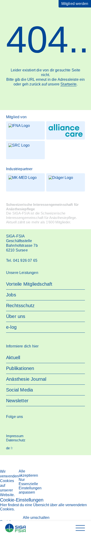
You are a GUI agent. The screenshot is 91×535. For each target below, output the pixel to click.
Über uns (15, 316)
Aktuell (13, 357)
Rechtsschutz (20, 305)
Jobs (11, 294)
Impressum (15, 436)
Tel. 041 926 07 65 (21, 260)
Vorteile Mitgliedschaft (29, 284)
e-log (11, 327)
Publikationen (20, 368)
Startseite (68, 84)
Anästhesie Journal (26, 379)
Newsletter (17, 400)
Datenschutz (15, 440)
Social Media (19, 389)
